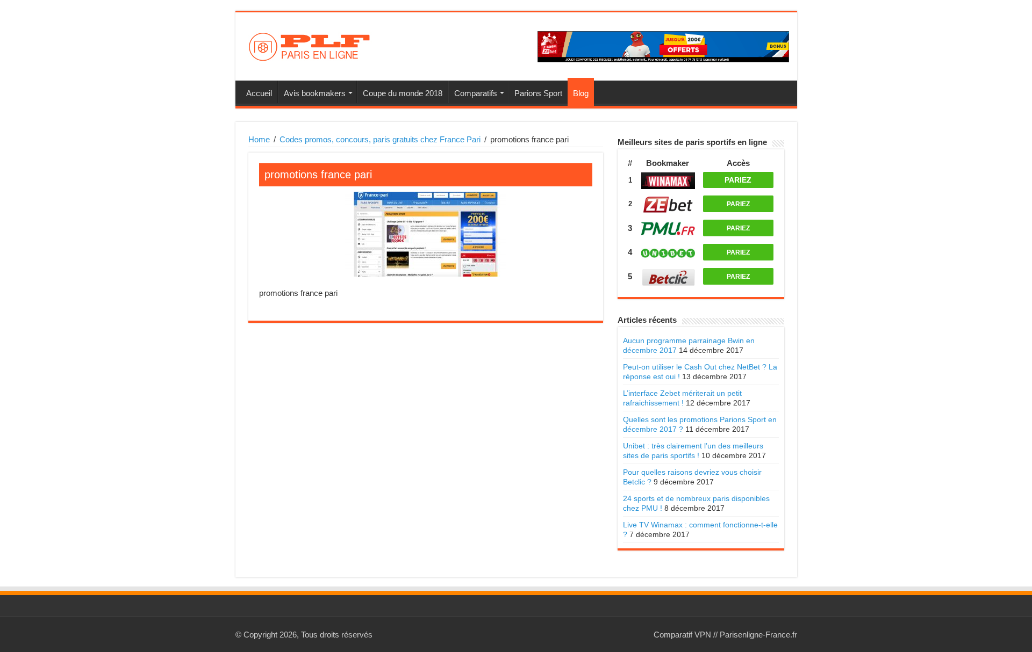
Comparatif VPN (682, 634)
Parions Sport (538, 93)
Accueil (259, 93)
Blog (581, 93)
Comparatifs (475, 93)
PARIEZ (738, 180)
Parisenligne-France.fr (758, 634)
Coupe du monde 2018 (402, 93)
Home (259, 139)
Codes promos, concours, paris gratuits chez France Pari (380, 139)
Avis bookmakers (315, 93)
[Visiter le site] (668, 180)
